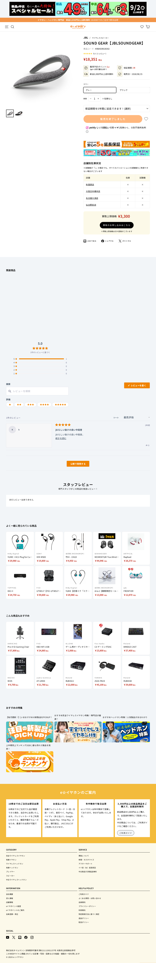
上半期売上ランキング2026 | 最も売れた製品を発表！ (28, 747)
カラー (86, 84)
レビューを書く (139, 386)
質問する (74, 464)
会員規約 (82, 902)
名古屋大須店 (92, 198)
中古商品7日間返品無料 (88, 871)
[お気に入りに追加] (146, 119)
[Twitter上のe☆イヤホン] (13, 937)
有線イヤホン (11, 859)
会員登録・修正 (12, 914)
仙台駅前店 (91, 204)
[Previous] (8, 72)
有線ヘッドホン (12, 867)
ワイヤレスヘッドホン (14, 863)
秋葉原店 (90, 184)
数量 (85, 98)
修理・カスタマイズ (86, 859)
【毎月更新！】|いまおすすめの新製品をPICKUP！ (29, 717)
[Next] (76, 72)
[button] (94, 53)
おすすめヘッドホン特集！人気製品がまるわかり (125, 717)
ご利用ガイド (125, 833)
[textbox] (37, 391)
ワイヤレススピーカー (100, 38)
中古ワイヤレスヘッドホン (16, 879)
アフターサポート (85, 863)
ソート (116, 417)
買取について (84, 855)
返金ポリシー (84, 918)
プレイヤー (10, 871)
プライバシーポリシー (87, 906)
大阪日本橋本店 (93, 191)
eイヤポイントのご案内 (15, 910)
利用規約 (82, 910)
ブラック (124, 90)
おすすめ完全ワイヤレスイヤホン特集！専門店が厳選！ (77, 717)
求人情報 (9, 898)
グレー (89, 90)
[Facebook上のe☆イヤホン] (25, 937)
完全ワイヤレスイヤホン (15, 855)
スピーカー (10, 875)
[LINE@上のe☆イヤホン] (19, 937)
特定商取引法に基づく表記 (89, 914)
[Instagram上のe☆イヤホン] (32, 937)
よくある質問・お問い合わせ (90, 898)
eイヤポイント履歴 (13, 906)
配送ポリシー (84, 922)
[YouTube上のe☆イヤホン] (7, 937)
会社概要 (9, 894)
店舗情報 (9, 902)
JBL (85, 37)
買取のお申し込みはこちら (116, 225)
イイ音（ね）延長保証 (87, 867)
